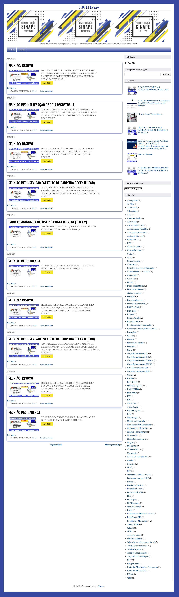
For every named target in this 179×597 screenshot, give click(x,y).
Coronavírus (132, 275)
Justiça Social (132, 406)
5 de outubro (132, 211)
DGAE (130, 282)
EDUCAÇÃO (133, 307)
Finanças (130, 339)
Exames (130, 335)
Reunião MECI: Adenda (24, 260)
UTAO (130, 574)
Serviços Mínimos (134, 538)
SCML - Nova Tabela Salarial (150, 113)
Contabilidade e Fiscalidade (138, 271)
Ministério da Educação (137, 428)
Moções (130, 442)
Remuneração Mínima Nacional (140, 513)
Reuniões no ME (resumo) (138, 520)
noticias (130, 460)
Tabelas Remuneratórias (137, 545)
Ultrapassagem (133, 563)
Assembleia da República (137, 228)
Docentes (131, 296)
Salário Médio (133, 524)
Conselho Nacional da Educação (140, 267)
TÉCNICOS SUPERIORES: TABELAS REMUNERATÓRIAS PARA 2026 (153, 130)
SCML (130, 531)
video (129, 577)
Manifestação (132, 417)
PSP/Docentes (133, 503)
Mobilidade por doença (136, 438)
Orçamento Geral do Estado (138, 474)
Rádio (129, 510)
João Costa (131, 403)
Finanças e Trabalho (135, 342)
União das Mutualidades (137, 570)
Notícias (130, 463)
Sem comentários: (46, 91)
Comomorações (133, 260)
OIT (129, 470)
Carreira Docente (134, 250)
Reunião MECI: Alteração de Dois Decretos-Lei (42, 104)
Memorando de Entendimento (139, 424)
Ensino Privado (133, 317)
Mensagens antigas (113, 444)
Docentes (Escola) (134, 300)
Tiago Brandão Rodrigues (137, 556)
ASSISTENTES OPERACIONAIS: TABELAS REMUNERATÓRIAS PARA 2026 (153, 170)
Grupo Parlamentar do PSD (138, 371)
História (12, 49)
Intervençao (132, 392)
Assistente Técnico (135, 236)
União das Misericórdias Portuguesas (142, 567)
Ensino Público (133, 321)
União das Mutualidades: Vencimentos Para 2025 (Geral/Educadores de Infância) (154, 103)
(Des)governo (132, 200)
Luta (129, 413)
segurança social (134, 534)
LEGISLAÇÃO (133, 410)
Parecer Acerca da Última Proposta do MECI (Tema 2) (48, 221)
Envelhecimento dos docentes (139, 324)
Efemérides (131, 310)
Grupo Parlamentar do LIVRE (139, 364)
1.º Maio (130, 203)
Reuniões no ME (134, 517)
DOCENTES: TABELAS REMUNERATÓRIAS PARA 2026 (153, 88)
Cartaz (129, 253)
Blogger (101, 586)
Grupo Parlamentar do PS (137, 367)
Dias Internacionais (135, 289)
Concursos (131, 264)
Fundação (131, 346)
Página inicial (56, 444)
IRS (128, 399)
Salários (130, 527)
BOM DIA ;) (132, 239)
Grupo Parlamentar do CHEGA (140, 360)
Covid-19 (131, 278)
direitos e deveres (134, 292)
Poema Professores (135, 488)
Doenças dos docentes (136, 303)
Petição (130, 481)
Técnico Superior (134, 549)
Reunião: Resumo (21, 65)
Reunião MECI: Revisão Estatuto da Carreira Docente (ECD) (52, 182)
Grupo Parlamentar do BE (138, 357)
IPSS (129, 396)
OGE (129, 467)
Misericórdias (132, 435)
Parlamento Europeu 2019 (138, 478)
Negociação (132, 453)
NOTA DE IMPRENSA (137, 456)
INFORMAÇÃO (134, 385)
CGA (129, 257)
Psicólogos (131, 499)
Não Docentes (133, 449)
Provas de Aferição (135, 492)
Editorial (21, 49)
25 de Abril (132, 207)
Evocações (131, 332)
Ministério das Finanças (137, 431)
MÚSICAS (132, 446)
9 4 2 (129, 214)
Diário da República (135, 285)
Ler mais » (11, 88)
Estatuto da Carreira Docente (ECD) (142, 328)
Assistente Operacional (136, 232)
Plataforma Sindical (135, 485)
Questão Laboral (134, 506)
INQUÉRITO (133, 389)
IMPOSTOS (132, 381)
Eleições (130, 314)
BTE (129, 243)
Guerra (130, 374)
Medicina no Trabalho (136, 421)
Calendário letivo (134, 246)
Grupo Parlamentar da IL (137, 353)
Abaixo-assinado (134, 218)
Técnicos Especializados (137, 552)
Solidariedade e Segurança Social (141, 542)
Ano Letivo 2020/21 (135, 225)
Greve (129, 349)
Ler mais (47, 82)
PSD (129, 495)
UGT (129, 560)
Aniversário (132, 221)
